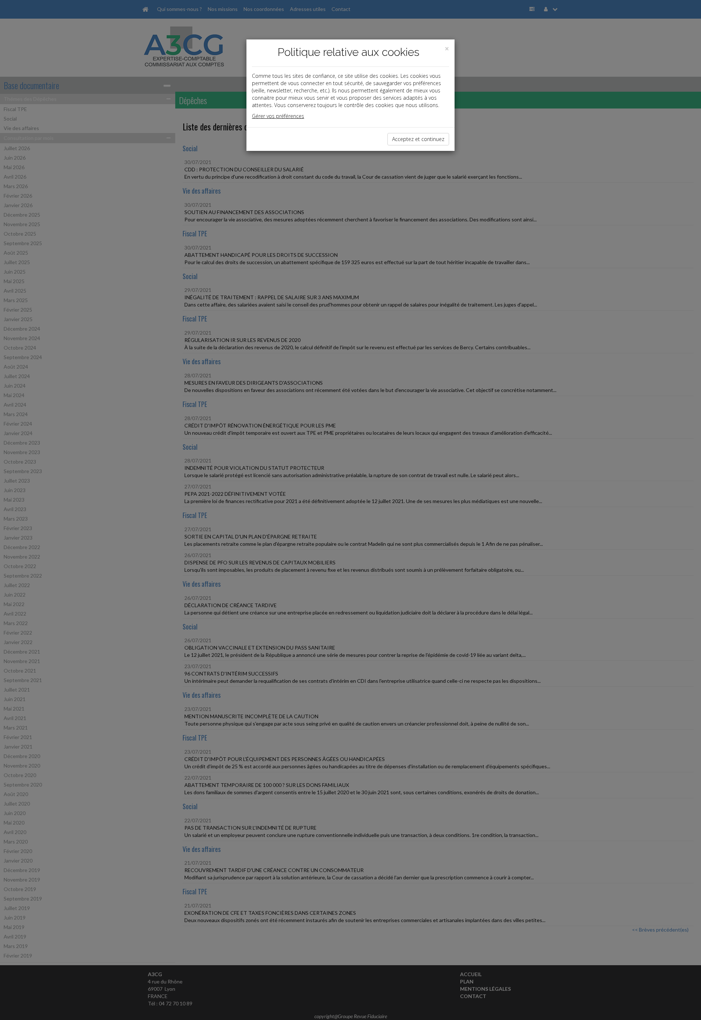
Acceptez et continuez (418, 139)
